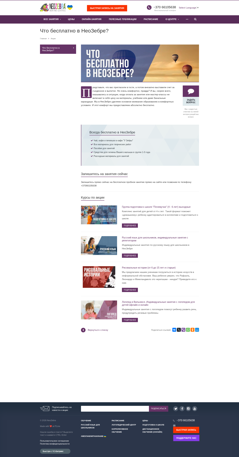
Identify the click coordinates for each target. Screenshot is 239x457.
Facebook (182, 408)
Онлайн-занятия (91, 19)
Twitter (175, 408)
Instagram (188, 408)
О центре (172, 19)
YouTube (194, 408)
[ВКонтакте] (174, 330)
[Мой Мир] (197, 330)
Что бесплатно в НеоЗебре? (51, 49)
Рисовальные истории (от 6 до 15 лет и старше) (149, 267)
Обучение (86, 421)
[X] (179, 330)
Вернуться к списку (98, 330)
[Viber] (183, 330)
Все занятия (52, 19)
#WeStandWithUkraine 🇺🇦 (93, 436)
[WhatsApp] (188, 330)
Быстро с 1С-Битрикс (53, 451)
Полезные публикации (122, 19)
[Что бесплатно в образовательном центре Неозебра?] (140, 46)
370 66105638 (164, 7)
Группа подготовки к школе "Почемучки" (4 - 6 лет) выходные (156, 206)
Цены (71, 19)
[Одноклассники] (192, 330)
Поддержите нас (186, 438)
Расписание (151, 19)
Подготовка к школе (153, 425)
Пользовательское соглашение (54, 441)
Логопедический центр (124, 425)
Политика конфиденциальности (55, 444)
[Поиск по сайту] (195, 19)
